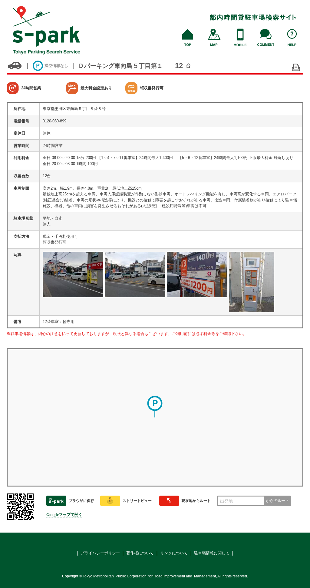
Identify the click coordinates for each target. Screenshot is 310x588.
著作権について (140, 553)
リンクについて (174, 553)
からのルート (277, 500)
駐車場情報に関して (211, 553)
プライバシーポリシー (100, 553)
